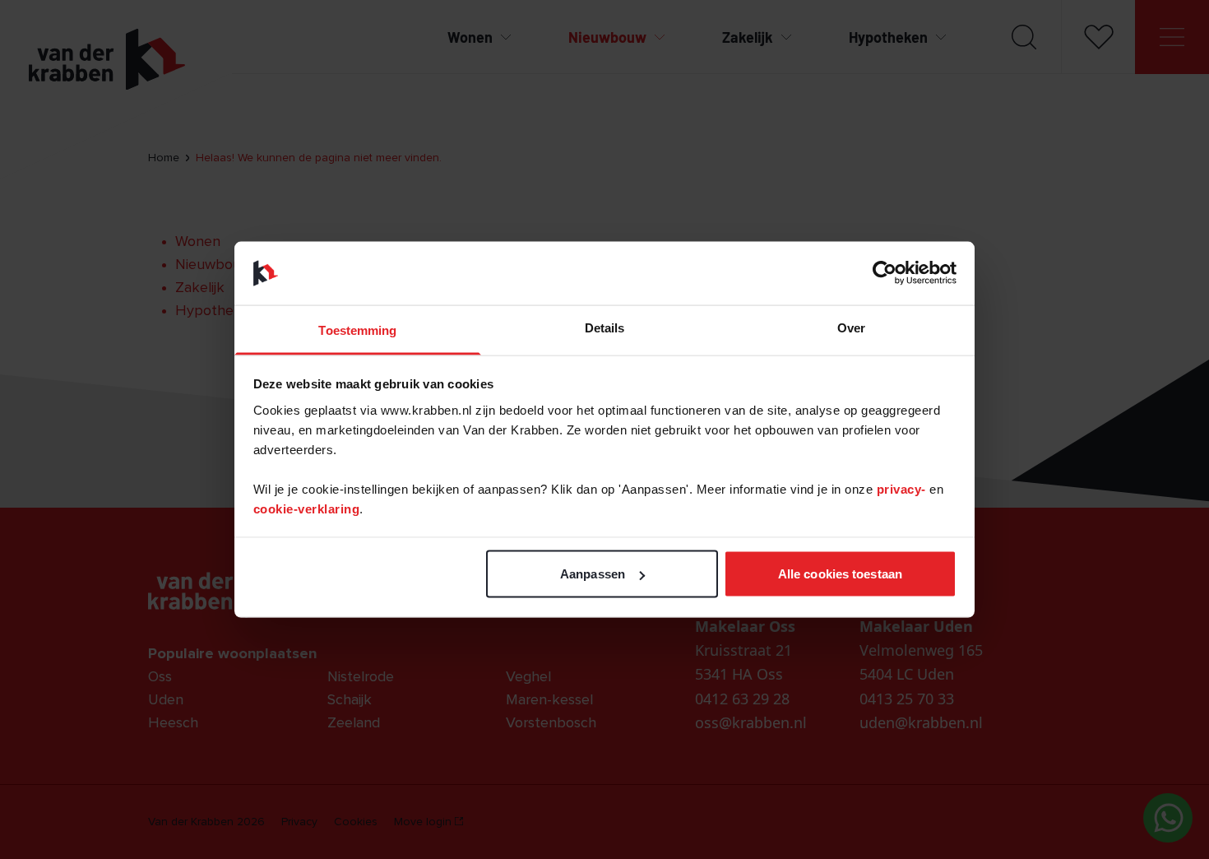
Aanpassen (592, 574)
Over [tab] (851, 327)
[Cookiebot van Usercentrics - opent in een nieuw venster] (885, 273)
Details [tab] (605, 327)
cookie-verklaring (306, 508)
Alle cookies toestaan (840, 574)
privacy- (903, 488)
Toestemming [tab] (357, 330)
